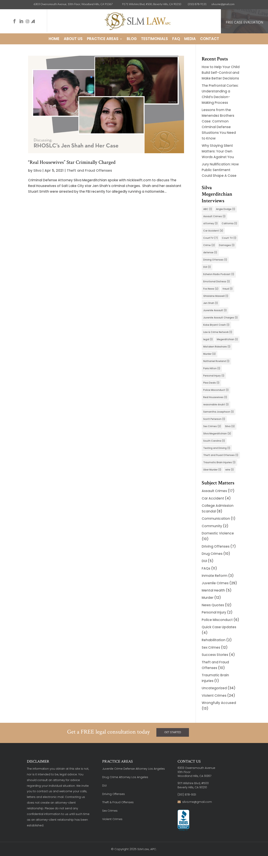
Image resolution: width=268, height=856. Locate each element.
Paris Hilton (211, 368)
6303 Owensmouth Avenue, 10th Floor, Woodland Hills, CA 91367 (78, 4)
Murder (209, 354)
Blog (132, 39)
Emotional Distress (216, 281)
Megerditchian (227, 339)
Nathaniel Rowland (216, 361)
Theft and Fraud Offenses (89, 170)
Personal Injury (213, 375)
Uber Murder (212, 469)
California (229, 223)
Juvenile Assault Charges (220, 317)
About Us (73, 39)
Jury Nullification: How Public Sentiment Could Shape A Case (220, 170)
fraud (227, 288)
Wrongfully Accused (219, 702)
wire (229, 469)
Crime (209, 245)
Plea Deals (211, 382)
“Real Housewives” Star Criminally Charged (72, 162)
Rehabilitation (213, 640)
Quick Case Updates (219, 627)
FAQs (206, 568)
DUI (207, 267)
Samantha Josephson (218, 411)
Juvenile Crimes (215, 583)
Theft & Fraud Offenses (118, 802)
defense (210, 252)
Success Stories (215, 654)
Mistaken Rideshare (217, 346)
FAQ (176, 39)
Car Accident (213, 230)
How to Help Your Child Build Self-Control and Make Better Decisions (221, 73)
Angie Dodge (225, 209)
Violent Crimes (214, 695)
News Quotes (213, 605)
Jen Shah (210, 303)
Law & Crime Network (217, 332)
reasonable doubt (216, 404)
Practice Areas (103, 39)
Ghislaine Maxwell (215, 296)
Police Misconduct (216, 390)
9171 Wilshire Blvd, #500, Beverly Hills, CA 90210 (155, 4)
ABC (207, 209)
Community (212, 526)
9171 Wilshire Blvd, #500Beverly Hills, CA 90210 (193, 785)
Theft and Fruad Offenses (220, 455)
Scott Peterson (214, 419)
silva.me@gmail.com (222, 4)
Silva (37, 170)
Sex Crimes (212, 426)
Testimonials (154, 39)
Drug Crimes (212, 553)
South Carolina (214, 440)
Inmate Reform (214, 575)
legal (208, 339)
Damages (227, 245)
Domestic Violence (218, 533)
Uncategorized (214, 688)
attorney (210, 223)
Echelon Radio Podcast (218, 274)
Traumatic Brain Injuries (219, 462)
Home (54, 39)
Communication (216, 518)
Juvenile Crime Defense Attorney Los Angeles (133, 769)
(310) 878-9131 (197, 4)
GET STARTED (172, 732)
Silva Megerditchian (217, 433)
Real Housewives (215, 397)
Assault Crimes (214, 216)
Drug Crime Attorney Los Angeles (125, 777)
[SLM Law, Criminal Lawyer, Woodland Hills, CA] (183, 820)
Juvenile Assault (215, 310)
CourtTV (210, 238)
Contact (209, 39)
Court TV (229, 238)
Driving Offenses (215, 259)
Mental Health (213, 590)
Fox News (211, 288)
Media (190, 39)
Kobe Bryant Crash (216, 324)
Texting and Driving (216, 448)
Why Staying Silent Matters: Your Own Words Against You (218, 151)
